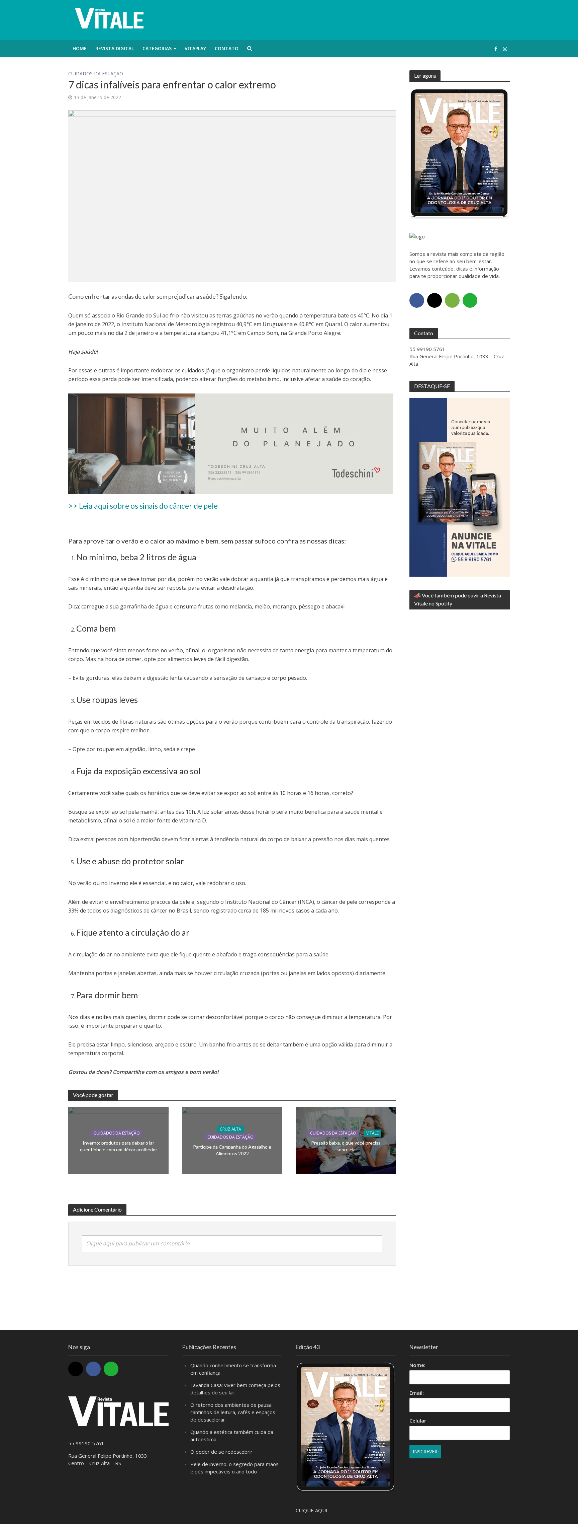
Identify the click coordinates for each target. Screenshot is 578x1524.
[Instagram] (434, 300)
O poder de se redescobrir (221, 1451)
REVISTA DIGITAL (114, 48)
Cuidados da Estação (95, 73)
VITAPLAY (195, 48)
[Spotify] (452, 300)
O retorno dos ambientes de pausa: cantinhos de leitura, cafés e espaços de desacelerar (232, 1412)
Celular (417, 1420)
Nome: (417, 1365)
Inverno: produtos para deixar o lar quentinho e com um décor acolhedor (118, 1146)
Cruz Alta (230, 1129)
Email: (416, 1392)
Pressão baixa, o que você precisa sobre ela (346, 1146)
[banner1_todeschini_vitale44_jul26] (230, 443)
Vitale (372, 1133)
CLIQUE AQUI (311, 1510)
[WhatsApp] (470, 300)
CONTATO (226, 48)
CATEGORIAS (157, 48)
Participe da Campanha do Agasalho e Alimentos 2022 (232, 1150)
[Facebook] (416, 300)
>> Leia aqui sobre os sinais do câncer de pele (143, 505)
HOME (80, 48)
